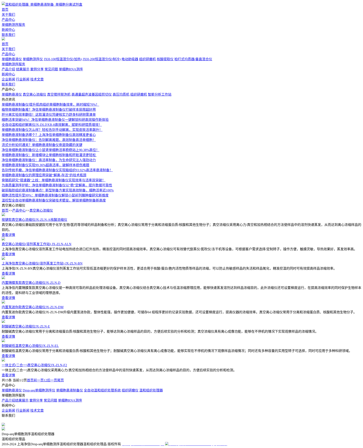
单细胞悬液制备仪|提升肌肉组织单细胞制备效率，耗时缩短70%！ (50, 104)
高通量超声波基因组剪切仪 (91, 94)
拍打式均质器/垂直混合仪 (193, 59)
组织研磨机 (147, 59)
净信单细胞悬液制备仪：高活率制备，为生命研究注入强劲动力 (49, 160)
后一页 (52, 380)
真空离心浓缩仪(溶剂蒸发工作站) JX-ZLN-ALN (36, 244)
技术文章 (37, 79)
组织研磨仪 (130, 390)
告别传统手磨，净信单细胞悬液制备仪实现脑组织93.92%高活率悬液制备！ (57, 170)
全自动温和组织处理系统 (102, 390)
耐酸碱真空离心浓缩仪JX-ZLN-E (26, 326)
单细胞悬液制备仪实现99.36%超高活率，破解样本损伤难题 (45, 165)
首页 (5, 9)
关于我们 (8, 14)
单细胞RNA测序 (71, 69)
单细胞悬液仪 (12, 59)
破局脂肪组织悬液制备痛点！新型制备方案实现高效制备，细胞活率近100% (58, 190)
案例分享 (37, 69)
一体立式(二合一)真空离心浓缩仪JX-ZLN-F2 (34, 365)
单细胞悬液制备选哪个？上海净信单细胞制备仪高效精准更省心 (49, 135)
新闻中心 (8, 30)
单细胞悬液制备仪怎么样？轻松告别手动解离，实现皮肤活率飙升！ (52, 130)
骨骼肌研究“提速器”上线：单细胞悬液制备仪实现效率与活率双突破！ (53, 180)
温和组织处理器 (151, 390)
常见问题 (51, 69)
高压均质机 (121, 94)
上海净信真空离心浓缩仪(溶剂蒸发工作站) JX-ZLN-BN (42, 263)
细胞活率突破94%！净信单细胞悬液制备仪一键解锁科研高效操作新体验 (55, 119)
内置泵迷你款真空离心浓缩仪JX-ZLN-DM (32, 307)
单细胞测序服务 (13, 24)
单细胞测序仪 (33, 59)
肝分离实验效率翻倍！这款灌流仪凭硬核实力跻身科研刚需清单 (49, 114)
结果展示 (22, 69)
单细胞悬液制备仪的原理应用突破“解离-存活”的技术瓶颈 (44, 175)
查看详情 (8, 235)
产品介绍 (8, 69)
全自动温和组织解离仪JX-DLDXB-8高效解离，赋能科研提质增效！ (52, 124)
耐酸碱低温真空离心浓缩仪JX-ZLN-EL (30, 346)
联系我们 (8, 35)
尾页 (60, 380)
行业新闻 (22, 79)
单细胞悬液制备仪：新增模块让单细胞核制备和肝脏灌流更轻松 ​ (49, 155)
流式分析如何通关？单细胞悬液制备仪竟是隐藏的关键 (42, 145)
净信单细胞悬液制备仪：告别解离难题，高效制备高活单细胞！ (49, 140)
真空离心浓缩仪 (34, 94)
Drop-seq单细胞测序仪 (39, 390)
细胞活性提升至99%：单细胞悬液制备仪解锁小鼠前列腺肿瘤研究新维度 (55, 195)
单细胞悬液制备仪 (69, 390)
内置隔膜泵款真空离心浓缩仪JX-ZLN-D (31, 283)
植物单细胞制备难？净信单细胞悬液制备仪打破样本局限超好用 (49, 109)
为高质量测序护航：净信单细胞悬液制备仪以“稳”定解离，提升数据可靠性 (57, 185)
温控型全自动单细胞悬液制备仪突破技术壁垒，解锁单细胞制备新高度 (54, 200)
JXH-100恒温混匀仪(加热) (63, 59)
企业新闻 (8, 79)
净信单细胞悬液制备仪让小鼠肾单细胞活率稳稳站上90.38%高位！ (50, 150)
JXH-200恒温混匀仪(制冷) (102, 59)
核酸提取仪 (165, 59)
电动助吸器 (129, 59)
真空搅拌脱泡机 (59, 94)
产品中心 (8, 19)
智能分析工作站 (159, 94)
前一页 (39, 380)
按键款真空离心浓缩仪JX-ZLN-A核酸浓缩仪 (34, 219)
